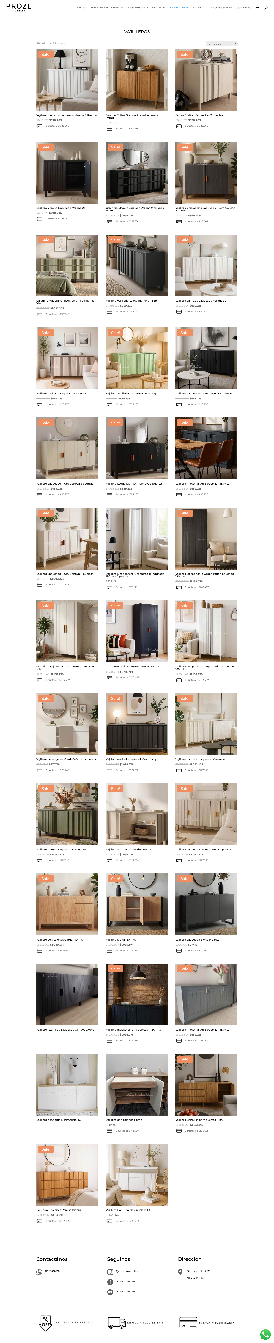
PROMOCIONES (221, 7)
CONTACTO (244, 7)
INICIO (81, 7)
